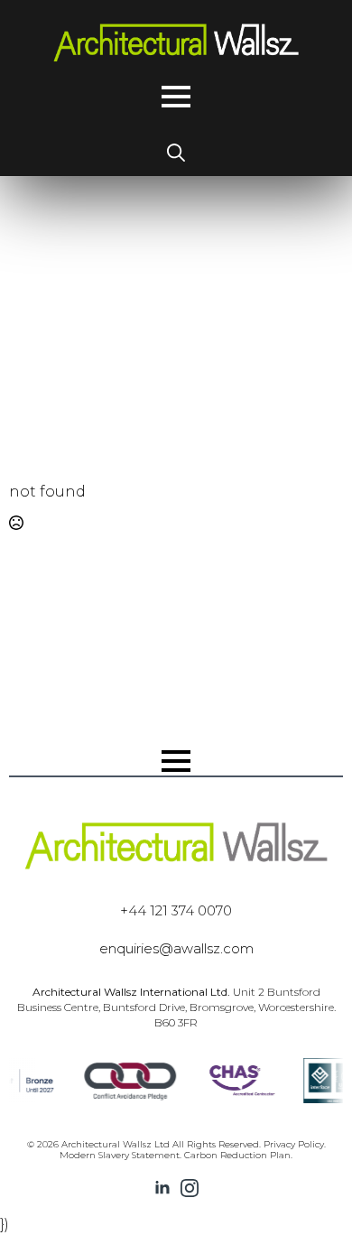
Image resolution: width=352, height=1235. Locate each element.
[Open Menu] (176, 96)
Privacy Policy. (295, 1144)
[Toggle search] (176, 152)
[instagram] (190, 1188)
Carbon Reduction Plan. (238, 1155)
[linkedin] (162, 1188)
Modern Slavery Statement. (120, 1155)
